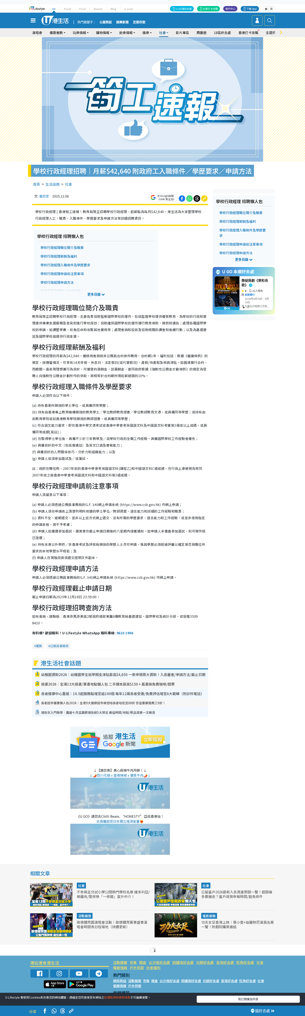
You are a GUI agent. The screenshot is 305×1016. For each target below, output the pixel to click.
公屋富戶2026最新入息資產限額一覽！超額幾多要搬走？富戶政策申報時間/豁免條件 (236, 894)
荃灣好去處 (225, 962)
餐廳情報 (120, 967)
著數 (39, 646)
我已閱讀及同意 (248, 999)
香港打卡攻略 (248, 32)
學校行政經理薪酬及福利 (58, 256)
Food (82, 9)
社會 (68, 184)
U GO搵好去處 (184, 8)
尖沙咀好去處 (159, 962)
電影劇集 (209, 915)
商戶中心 (230, 8)
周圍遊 (201, 32)
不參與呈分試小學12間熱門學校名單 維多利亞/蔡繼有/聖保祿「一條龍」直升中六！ (113, 894)
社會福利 (153, 967)
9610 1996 (125, 632)
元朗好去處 (205, 962)
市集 (133, 962)
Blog (113, 9)
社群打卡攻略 (210, 8)
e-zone (128, 9)
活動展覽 (84, 915)
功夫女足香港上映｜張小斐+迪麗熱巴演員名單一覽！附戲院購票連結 (237, 924)
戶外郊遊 (137, 967)
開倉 (142, 962)
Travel (67, 9)
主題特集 (272, 32)
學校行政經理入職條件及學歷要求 (65, 264)
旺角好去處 (245, 962)
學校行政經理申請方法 (57, 282)
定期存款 (139, 22)
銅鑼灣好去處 (183, 962)
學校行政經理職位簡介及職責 (62, 247)
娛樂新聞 (122, 22)
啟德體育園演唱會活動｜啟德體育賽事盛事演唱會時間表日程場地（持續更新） (112, 924)
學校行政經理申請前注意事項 (62, 273)
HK (54, 9)
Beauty (98, 9)
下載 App (251, 8)
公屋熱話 (105, 22)
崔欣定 (44, 196)
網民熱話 (119, 980)
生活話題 (52, 184)
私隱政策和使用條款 (117, 997)
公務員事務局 (59, 646)
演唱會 (37, 32)
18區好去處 (222, 32)
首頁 (36, 184)
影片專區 (182, 32)
